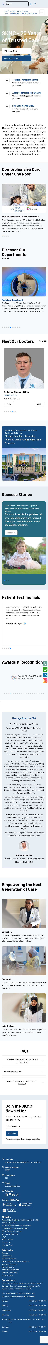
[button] (2, 236)
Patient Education (9, 1258)
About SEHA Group (9, 1223)
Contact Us (6, 1242)
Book (39, 403)
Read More (11, 533)
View (9, 403)
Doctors (5, 1253)
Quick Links (7, 1250)
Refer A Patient (8, 1267)
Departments (7, 1256)
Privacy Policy (7, 1275)
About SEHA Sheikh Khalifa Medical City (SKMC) (20, 1220)
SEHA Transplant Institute (12, 1231)
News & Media (7, 1239)
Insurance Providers (9, 1264)
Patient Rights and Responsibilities (15, 1261)
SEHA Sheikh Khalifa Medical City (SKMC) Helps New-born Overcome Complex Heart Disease (22, 508)
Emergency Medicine (10, 1234)
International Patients (10, 1270)
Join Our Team (7, 1245)
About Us (6, 1217)
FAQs (4, 1237)
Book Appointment (11, 58)
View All (5, 258)
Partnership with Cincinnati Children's (16, 1225)
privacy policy (34, 1139)
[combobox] (17, 3)
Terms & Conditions (9, 1272)
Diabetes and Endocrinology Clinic (15, 1228)
